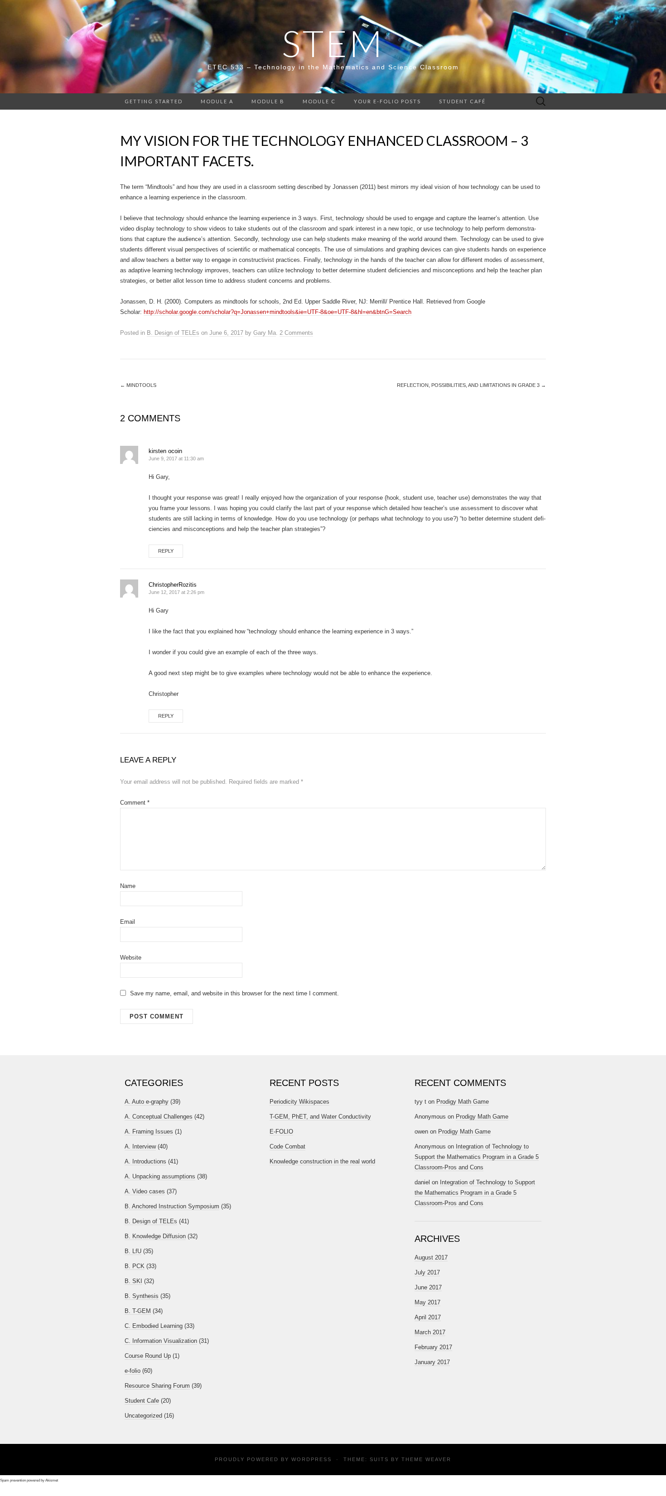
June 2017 (428, 1287)
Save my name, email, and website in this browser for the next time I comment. (234, 993)
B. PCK (135, 1266)
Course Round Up (148, 1355)
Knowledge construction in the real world (322, 1161)
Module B (268, 101)
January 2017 (432, 1362)
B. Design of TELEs (173, 332)
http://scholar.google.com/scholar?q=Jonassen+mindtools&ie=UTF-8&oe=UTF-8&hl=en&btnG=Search (277, 312)
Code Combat (287, 1146)
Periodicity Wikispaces (299, 1101)
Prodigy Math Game (462, 1101)
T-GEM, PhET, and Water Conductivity (320, 1116)
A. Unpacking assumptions (160, 1176)
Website (130, 957)
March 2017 (430, 1332)
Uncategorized (143, 1415)
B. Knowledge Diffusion (155, 1236)
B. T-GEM (138, 1311)
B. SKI (133, 1281)
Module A (217, 101)
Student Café (462, 101)
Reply (166, 551)
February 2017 (433, 1347)
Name (127, 886)
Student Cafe (142, 1400)
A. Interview (140, 1146)
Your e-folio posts (387, 101)
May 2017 (427, 1302)
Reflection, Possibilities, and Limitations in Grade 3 (471, 385)
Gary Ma (264, 332)
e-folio (132, 1370)
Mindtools (138, 385)
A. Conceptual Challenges (159, 1116)
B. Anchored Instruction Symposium (172, 1206)
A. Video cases (145, 1191)
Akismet (51, 1480)
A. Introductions (145, 1161)
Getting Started (154, 101)
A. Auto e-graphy (147, 1101)
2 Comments (296, 332)
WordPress (311, 1459)
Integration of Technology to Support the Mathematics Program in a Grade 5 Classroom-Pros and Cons (477, 1157)
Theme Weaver (426, 1459)
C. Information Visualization (161, 1340)
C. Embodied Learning (154, 1325)
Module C (319, 101)
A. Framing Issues (149, 1131)
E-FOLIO (281, 1131)
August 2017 (431, 1257)
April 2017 (428, 1317)
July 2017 (427, 1272)
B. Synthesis (142, 1296)
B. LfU (133, 1251)
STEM (333, 43)
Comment (135, 802)
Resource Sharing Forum (157, 1385)
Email (127, 921)
